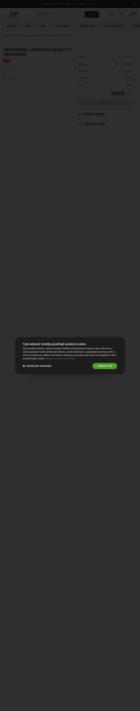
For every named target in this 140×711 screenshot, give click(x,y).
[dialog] (70, 355)
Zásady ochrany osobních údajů (60, 358)
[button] (37, 365)
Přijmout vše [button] (105, 366)
